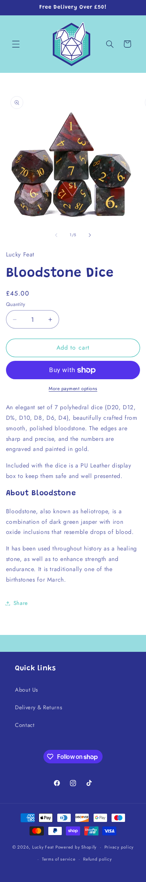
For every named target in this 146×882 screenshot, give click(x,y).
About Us (26, 690)
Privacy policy (119, 847)
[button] (15, 44)
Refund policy (97, 859)
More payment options (73, 388)
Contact (24, 725)
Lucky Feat (43, 847)
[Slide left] (56, 235)
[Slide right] (90, 235)
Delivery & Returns (38, 707)
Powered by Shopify (76, 847)
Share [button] (20, 603)
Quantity (15, 304)
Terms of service (59, 859)
